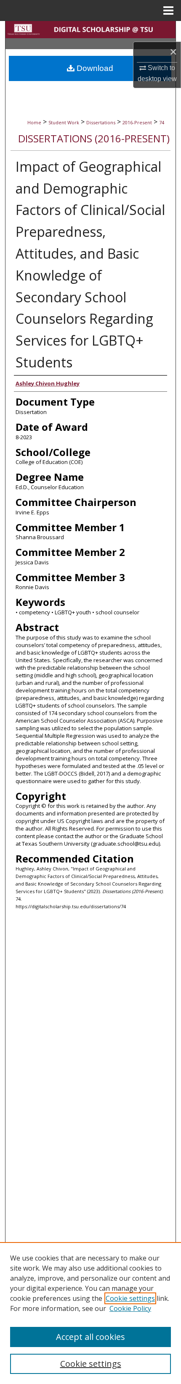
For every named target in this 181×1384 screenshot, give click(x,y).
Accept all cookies (90, 1336)
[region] (90, 1313)
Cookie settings (130, 1298)
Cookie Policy (130, 1308)
